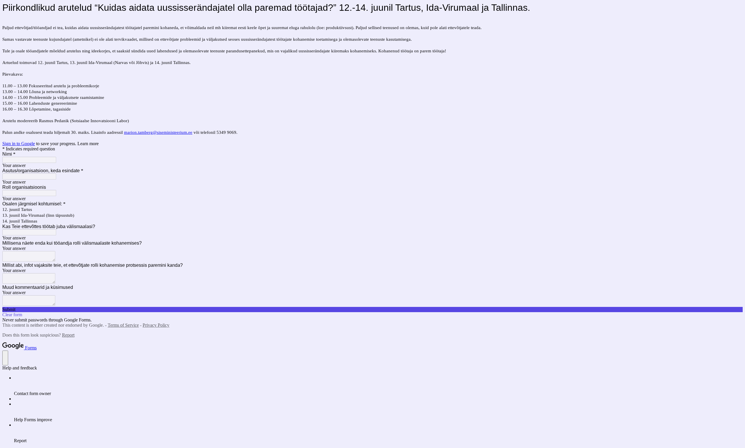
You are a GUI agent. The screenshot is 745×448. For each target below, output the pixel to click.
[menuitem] (378, 385)
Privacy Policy (156, 325)
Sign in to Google (18, 143)
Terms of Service (123, 325)
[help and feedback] (5, 358)
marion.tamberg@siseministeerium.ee (158, 132)
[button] (372, 309)
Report (68, 335)
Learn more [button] (88, 143)
